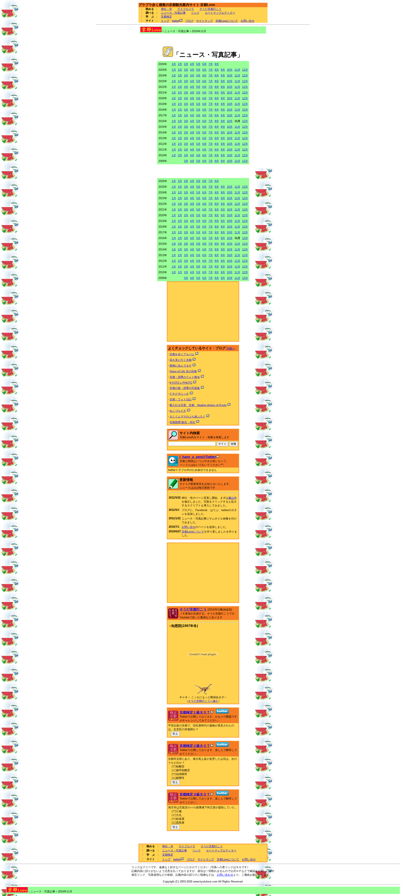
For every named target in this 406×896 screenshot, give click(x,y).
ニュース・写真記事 (173, 12)
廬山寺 (232, 497)
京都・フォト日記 (181, 399)
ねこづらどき (178, 410)
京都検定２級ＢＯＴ (195, 746)
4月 (192, 64)
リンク (195, 12)
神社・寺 (166, 9)
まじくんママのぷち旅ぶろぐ (187, 416)
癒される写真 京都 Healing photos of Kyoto (198, 405)
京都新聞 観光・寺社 (182, 422)
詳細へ (230, 348)
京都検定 (166, 16)
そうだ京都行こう (210, 9)
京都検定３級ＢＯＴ (195, 794)
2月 (180, 64)
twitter (175, 20)
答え (175, 733)
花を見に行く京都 (181, 360)
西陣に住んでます (181, 365)
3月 (186, 64)
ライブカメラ (185, 9)
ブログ (189, 20)
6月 (204, 64)
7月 (210, 64)
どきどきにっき (179, 393)
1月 (174, 64)
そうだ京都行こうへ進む (203, 701)
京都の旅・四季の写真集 (185, 388)
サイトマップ (204, 20)
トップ (165, 20)
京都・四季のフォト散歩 (185, 377)
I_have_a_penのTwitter (198, 457)
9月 (223, 69)
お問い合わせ (225, 874)
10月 (230, 69)
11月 (237, 69)
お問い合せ (247, 20)
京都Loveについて (226, 20)
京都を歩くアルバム (182, 354)
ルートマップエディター (220, 12)
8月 (217, 64)
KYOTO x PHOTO (181, 382)
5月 (198, 64)
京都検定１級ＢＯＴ (195, 712)
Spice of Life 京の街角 (183, 371)
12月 (245, 69)
